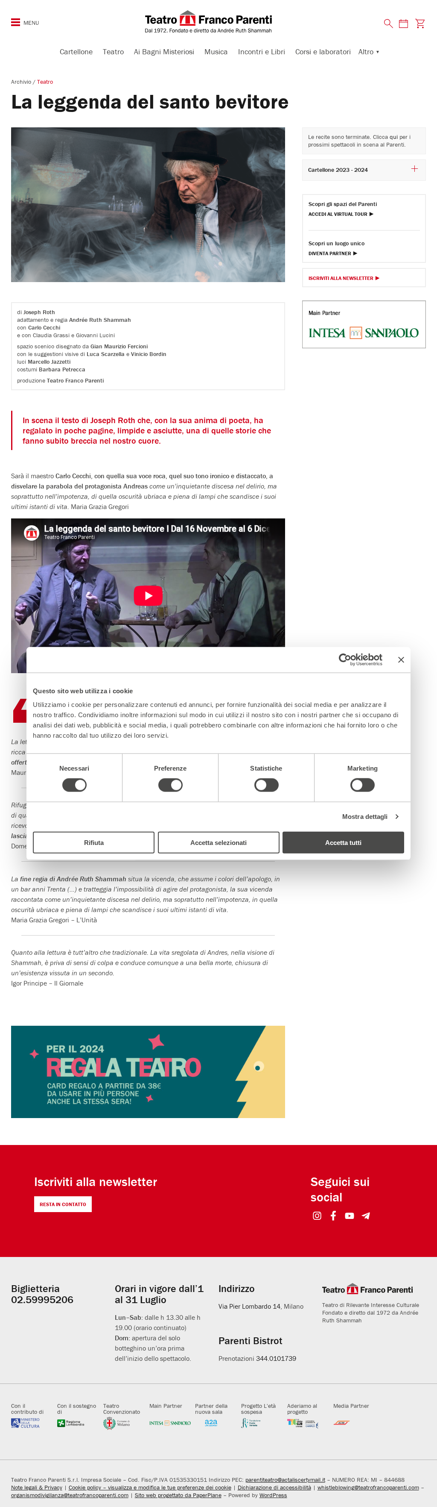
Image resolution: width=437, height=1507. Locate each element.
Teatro (113, 51)
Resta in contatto (63, 1204)
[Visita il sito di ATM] (354, 1422)
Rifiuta (94, 842)
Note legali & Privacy (36, 1487)
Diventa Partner (330, 253)
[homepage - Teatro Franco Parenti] (218, 21)
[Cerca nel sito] (389, 23)
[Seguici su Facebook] (333, 1216)
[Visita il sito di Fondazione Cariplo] (308, 1422)
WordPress (273, 1495)
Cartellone (76, 51)
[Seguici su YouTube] (349, 1216)
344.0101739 (276, 1358)
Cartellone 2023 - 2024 (338, 170)
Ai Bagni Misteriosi (164, 51)
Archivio (22, 81)
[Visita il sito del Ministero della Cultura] (32, 1422)
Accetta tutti (343, 842)
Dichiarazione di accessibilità (274, 1487)
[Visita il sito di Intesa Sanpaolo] (170, 1422)
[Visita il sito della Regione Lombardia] (78, 1422)
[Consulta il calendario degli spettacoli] (403, 23)
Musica (216, 51)
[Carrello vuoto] (419, 23)
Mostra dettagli (365, 816)
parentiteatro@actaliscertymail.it (285, 1479)
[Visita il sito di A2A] (216, 1422)
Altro (365, 51)
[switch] (170, 785)
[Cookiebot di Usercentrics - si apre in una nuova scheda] (345, 659)
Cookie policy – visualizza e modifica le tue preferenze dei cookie (150, 1487)
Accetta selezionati (218, 842)
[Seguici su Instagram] (317, 1216)
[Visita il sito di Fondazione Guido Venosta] (262, 1422)
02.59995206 (42, 1299)
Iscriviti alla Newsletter (341, 278)
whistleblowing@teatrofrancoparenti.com (368, 1487)
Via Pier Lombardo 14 (249, 1306)
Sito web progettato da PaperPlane (178, 1495)
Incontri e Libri (261, 51)
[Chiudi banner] (401, 660)
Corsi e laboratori (323, 51)
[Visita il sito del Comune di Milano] (124, 1422)
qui (394, 137)
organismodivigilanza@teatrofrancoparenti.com (69, 1495)
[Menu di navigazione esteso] (15, 22)
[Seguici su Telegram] (366, 1216)
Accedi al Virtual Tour (338, 214)
